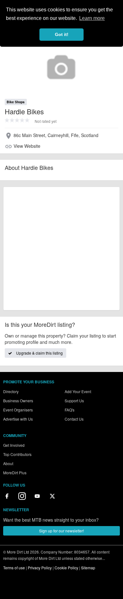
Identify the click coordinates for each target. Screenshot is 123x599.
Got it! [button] (61, 34)
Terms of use (14, 567)
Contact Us (74, 419)
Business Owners (18, 400)
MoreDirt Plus (14, 472)
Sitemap (88, 567)
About (8, 463)
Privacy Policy (40, 567)
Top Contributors (17, 454)
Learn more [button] (92, 18)
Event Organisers (18, 409)
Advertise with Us (18, 419)
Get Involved (14, 445)
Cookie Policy (66, 567)
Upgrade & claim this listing (39, 353)
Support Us (74, 400)
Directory (11, 391)
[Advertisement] (61, 248)
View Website (27, 146)
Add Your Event (78, 391)
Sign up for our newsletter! (61, 530)
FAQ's (69, 409)
